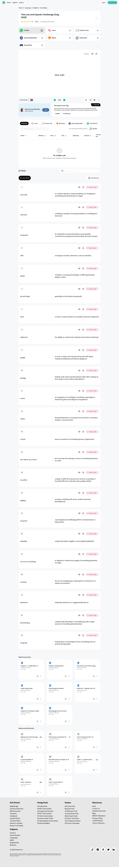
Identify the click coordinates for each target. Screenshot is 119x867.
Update (94, 128)
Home (9, 2)
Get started (112, 2)
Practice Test (48, 123)
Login (103, 2)
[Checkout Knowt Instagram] (98, 850)
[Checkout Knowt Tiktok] (92, 850)
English (35, 8)
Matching (62, 123)
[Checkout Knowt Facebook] (103, 850)
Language (28, 8)
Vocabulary (43, 8)
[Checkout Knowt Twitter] (108, 850)
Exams (21, 2)
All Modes (24, 123)
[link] (31, 670)
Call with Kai (93, 123)
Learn (36, 123)
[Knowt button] (96, 18)
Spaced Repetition (77, 123)
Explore (14, 2)
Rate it (37, 21)
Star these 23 (95, 178)
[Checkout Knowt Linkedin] (114, 850)
